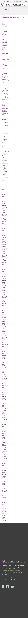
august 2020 (3, 423)
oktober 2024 (4, 252)
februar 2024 (4, 279)
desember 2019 (4, 448)
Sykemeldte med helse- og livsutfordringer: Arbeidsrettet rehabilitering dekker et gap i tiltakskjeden (5, 59)
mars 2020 (3, 437)
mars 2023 (3, 316)
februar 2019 (4, 476)
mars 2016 (3, 517)
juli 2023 (4, 303)
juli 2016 (4, 508)
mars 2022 (3, 357)
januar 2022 (3, 364)
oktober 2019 (4, 455)
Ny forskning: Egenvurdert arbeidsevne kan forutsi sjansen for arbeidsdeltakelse (5, 76)
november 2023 (4, 289)
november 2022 (4, 331)
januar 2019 (3, 480)
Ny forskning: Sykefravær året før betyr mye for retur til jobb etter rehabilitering (5, 92)
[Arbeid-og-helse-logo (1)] (13, 4)
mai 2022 (3, 350)
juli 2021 (4, 385)
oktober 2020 (4, 416)
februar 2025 (4, 238)
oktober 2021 (4, 375)
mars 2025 (3, 234)
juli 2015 (4, 520)
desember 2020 (4, 409)
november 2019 (4, 452)
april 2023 (3, 313)
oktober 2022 (4, 334)
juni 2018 (3, 487)
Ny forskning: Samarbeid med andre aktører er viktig (5, 43)
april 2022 (3, 354)
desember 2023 (4, 286)
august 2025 (3, 218)
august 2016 (3, 505)
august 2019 (3, 462)
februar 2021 (4, 402)
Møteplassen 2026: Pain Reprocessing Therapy (5, 32)
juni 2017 (3, 494)
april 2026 (3, 197)
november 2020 (4, 413)
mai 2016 (3, 514)
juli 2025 (4, 221)
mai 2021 (3, 391)
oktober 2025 (4, 211)
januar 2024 (3, 282)
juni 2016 (3, 510)
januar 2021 (3, 406)
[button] (26, 4)
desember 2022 (4, 327)
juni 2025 (3, 224)
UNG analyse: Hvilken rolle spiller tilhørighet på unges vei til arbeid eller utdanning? (5, 171)
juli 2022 (4, 344)
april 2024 (3, 272)
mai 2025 (3, 227)
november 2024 (4, 248)
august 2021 (3, 382)
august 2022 (3, 341)
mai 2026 (3, 193)
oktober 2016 (4, 498)
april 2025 (3, 231)
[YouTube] (12, 586)
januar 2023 (3, 323)
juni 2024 (3, 265)
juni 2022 (3, 347)
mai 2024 (3, 268)
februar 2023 (4, 320)
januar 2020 (3, 445)
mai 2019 (3, 469)
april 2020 (3, 434)
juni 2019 (3, 466)
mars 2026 (3, 200)
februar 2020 (4, 441)
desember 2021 (4, 368)
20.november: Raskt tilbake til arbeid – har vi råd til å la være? (5, 137)
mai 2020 (3, 430)
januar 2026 (3, 204)
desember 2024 (4, 245)
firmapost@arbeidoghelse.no (12, 570)
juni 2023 (3, 306)
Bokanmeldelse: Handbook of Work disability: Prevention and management (13, 18)
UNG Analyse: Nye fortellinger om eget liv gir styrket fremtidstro (5, 108)
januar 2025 (3, 241)
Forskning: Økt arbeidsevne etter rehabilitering (5, 122)
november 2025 (4, 207)
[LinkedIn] (7, 586)
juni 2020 (3, 427)
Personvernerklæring (7, 577)
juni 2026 (3, 190)
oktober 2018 (4, 483)
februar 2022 (4, 361)
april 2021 (3, 395)
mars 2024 (3, 275)
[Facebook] (3, 586)
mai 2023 (3, 309)
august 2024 (3, 259)
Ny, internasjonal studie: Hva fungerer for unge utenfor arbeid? (5, 154)
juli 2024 (4, 262)
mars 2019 (3, 473)
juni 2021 (3, 388)
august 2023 (3, 300)
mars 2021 (3, 398)
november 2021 (4, 372)
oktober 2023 (4, 293)
